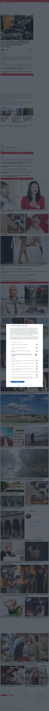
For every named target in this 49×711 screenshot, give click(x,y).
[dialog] (24, 355)
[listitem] (24, 342)
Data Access (24, 385)
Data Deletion (19, 385)
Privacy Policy (30, 385)
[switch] (36, 344)
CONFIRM (17, 381)
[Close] (41, 326)
